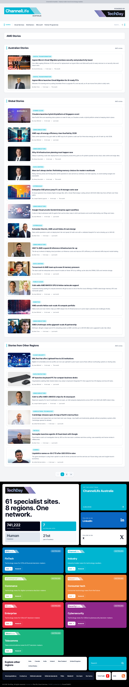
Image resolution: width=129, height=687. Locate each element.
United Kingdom (75, 661)
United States (32, 666)
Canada (37, 661)
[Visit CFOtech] (16, 551)
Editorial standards (51, 676)
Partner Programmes (51, 25)
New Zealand (62, 661)
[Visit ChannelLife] (79, 551)
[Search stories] (122, 663)
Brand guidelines (10, 676)
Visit (7, 569)
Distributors (30, 25)
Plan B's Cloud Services (40, 684)
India (45, 661)
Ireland (52, 661)
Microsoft (39, 25)
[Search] (122, 25)
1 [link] (62, 474)
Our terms (89, 676)
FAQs (62, 676)
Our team (79, 676)
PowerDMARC (66, 684)
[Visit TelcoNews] (16, 633)
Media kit (18, 569)
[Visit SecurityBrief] (79, 606)
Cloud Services (19, 25)
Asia (29, 661)
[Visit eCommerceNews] (16, 578)
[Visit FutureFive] (79, 578)
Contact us (23, 676)
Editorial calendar (36, 676)
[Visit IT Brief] (16, 606)
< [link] (58, 474)
